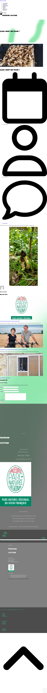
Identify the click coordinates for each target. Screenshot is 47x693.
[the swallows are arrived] (21, 375)
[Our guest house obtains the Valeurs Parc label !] (21, 319)
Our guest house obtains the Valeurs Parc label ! (10, 321)
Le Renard (4, 622)
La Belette (4, 623)
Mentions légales (11, 540)
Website (1, 391)
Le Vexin (5, 532)
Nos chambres (4, 620)
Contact (44, 538)
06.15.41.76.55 (11, 560)
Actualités (43, 537)
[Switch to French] (4, 10)
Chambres (4, 534)
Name (1, 387)
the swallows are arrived (5, 377)
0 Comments (5, 223)
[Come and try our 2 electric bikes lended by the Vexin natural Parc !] (21, 347)
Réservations (6, 533)
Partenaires (4, 629)
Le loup (4, 535)
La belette (4, 536)
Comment (2, 400)
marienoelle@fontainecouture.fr (13, 561)
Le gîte (5, 532)
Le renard (4, 535)
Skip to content (3, 0)
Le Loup (3, 621)
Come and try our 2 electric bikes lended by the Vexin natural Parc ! (13, 349)
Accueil (5, 531)
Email (1, 389)
